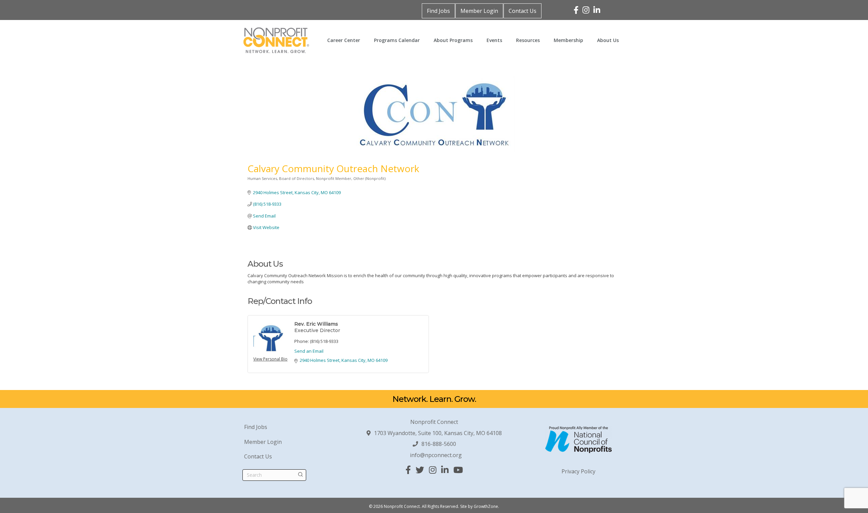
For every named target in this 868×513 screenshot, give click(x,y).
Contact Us (522, 11)
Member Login (479, 11)
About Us (608, 40)
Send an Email (308, 351)
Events (494, 40)
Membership (568, 40)
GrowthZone (486, 506)
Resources (528, 40)
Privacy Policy (578, 471)
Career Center (343, 40)
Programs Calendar (397, 40)
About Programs (453, 40)
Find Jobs (438, 11)
